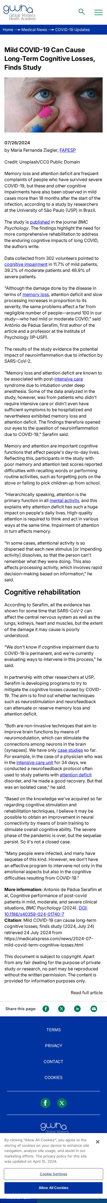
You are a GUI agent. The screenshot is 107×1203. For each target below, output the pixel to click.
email (94, 1009)
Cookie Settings (53, 1174)
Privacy (53, 1045)
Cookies (53, 1077)
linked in (77, 1009)
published (40, 222)
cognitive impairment (25, 264)
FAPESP (68, 150)
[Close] (98, 1142)
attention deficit (76, 774)
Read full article (87, 992)
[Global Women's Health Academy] (19, 12)
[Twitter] (62, 1103)
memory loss (35, 294)
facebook (46, 1009)
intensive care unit (34, 762)
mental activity (64, 500)
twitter (61, 1008)
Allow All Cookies (53, 1187)
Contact (53, 1061)
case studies (70, 750)
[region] (53, 1166)
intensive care (69, 379)
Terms (53, 1029)
